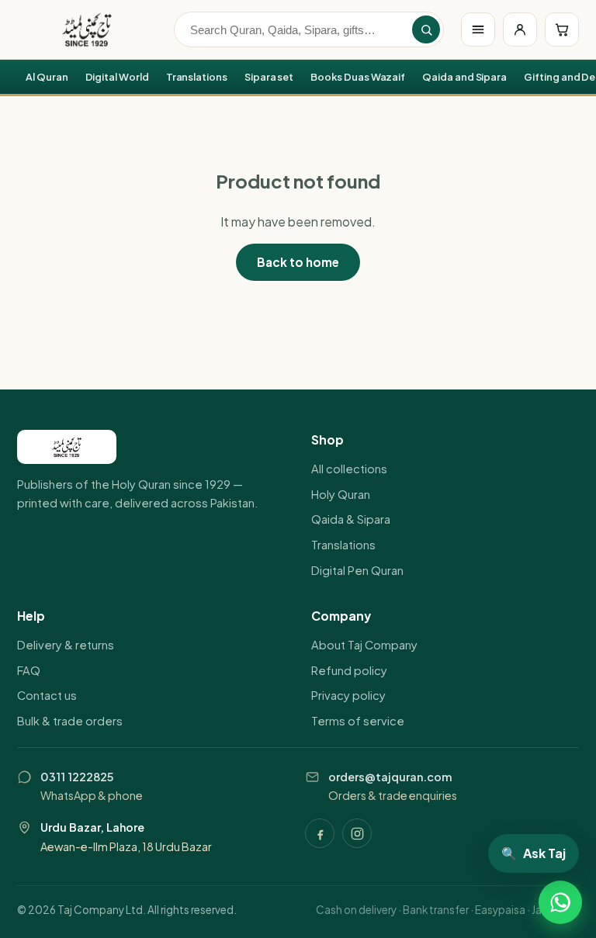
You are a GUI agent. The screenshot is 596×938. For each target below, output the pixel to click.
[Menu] (478, 29)
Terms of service (357, 721)
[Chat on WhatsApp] (560, 902)
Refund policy (349, 670)
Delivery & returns (65, 645)
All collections (349, 469)
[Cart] (562, 29)
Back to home (298, 261)
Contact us (47, 695)
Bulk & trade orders (70, 721)
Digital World (117, 77)
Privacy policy (348, 695)
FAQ (28, 670)
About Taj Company (364, 645)
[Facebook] (319, 833)
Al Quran (47, 77)
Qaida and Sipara (464, 77)
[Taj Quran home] (87, 29)
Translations (196, 77)
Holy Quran (340, 494)
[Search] (426, 29)
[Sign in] (520, 29)
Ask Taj (533, 853)
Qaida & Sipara (350, 519)
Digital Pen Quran (357, 570)
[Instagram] (357, 833)
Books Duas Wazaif (357, 77)
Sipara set (268, 77)
